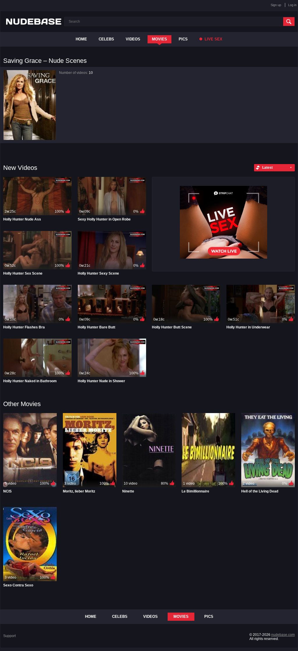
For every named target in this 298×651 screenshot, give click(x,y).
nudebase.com (283, 635)
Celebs (106, 39)
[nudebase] (33, 21)
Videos (133, 39)
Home (81, 39)
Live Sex (212, 39)
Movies (159, 39)
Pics (183, 39)
